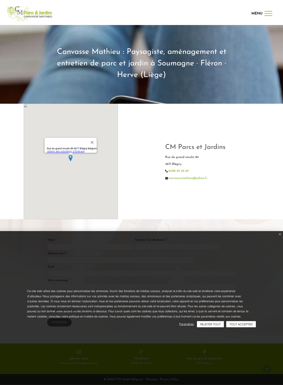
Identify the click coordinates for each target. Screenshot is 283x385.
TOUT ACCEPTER (241, 324)
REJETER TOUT (210, 324)
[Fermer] (280, 234)
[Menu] (268, 13)
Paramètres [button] (186, 324)
